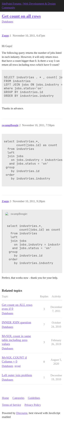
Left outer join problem (17, 375)
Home (5, 397)
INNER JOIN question (16, 322)
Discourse (21, 413)
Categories (18, 397)
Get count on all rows (21, 16)
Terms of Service (11, 404)
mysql (18, 366)
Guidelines (34, 397)
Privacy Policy (33, 404)
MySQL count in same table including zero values (16, 340)
